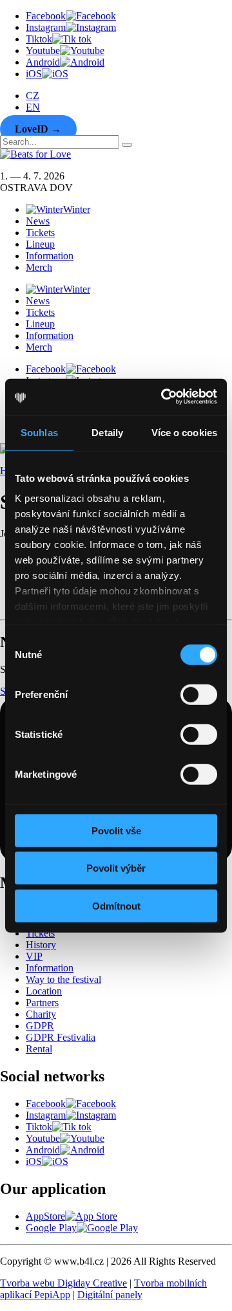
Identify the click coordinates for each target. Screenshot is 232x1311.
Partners (42, 1002)
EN (33, 107)
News (38, 220)
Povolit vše (116, 830)
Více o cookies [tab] (184, 431)
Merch (39, 267)
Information (49, 255)
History (41, 944)
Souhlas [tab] (39, 431)
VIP (34, 956)
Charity (41, 1014)
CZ (32, 95)
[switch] (198, 694)
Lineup (40, 244)
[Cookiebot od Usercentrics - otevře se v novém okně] (163, 397)
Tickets (40, 232)
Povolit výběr (116, 868)
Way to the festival (63, 979)
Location (44, 991)
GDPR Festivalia (60, 1037)
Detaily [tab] (107, 431)
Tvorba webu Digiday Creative (63, 1283)
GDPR (40, 1025)
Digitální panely (109, 1294)
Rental (39, 1048)
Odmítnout (116, 905)
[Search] (127, 145)
